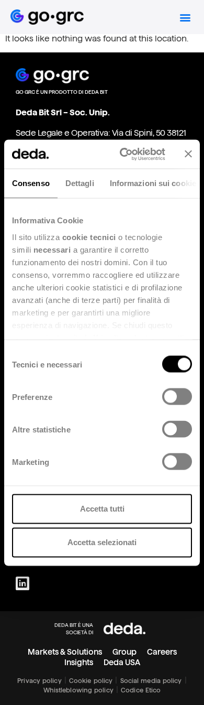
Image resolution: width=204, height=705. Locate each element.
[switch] (177, 396)
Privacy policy (39, 680)
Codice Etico (141, 690)
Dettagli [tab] (79, 183)
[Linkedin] (22, 583)
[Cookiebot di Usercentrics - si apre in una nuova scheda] (123, 154)
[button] (185, 17)
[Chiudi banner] (188, 154)
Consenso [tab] (31, 183)
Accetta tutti (102, 508)
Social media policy (151, 680)
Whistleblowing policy (78, 690)
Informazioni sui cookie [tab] (153, 183)
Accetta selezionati (102, 542)
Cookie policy (90, 680)
